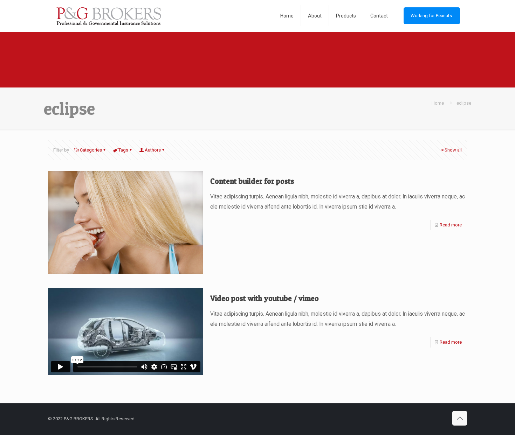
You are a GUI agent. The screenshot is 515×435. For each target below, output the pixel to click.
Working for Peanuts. (432, 15)
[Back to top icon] (459, 418)
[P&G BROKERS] (108, 15)
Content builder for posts (252, 181)
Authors (153, 150)
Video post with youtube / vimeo (264, 298)
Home (438, 103)
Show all (453, 150)
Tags (123, 150)
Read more (451, 224)
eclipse (463, 103)
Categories (91, 150)
